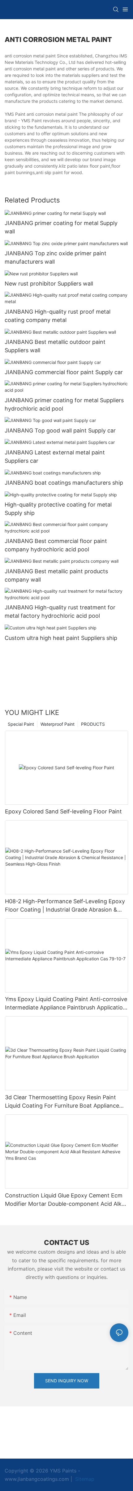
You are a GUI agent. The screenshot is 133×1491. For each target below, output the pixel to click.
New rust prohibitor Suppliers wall (49, 283)
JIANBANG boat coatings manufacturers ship (64, 482)
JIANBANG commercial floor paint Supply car (64, 372)
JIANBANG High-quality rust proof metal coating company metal (57, 315)
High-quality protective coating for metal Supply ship (58, 508)
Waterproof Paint (58, 724)
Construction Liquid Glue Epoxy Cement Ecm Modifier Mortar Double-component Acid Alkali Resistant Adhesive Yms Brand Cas (66, 1200)
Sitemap (84, 1479)
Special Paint (21, 724)
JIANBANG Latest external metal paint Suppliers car (55, 456)
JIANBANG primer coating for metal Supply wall (61, 227)
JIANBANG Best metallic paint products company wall (56, 575)
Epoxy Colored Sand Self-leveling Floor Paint (63, 811)
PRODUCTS (93, 724)
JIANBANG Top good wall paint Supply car (60, 430)
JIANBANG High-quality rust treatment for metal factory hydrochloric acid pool (60, 611)
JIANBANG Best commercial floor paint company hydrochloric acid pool (56, 545)
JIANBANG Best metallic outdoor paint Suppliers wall (55, 346)
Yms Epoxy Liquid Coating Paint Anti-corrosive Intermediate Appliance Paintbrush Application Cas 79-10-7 (66, 1004)
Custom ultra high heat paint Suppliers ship (61, 638)
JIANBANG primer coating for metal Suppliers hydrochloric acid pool (64, 404)
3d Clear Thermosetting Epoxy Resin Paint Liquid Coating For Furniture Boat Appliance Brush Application (62, 1102)
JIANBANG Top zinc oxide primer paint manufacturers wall (55, 257)
